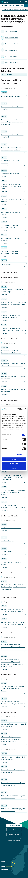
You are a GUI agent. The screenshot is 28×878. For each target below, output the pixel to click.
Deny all (14, 468)
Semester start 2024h (11, 44)
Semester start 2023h (11, 50)
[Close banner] (25, 408)
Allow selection (14, 463)
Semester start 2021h (11, 62)
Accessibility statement (14, 839)
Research (11, 5)
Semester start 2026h (11, 31)
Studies (4, 5)
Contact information (14, 825)
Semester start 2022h (11, 56)
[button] (26, 2)
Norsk (22, 1)
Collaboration (19, 5)
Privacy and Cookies (14, 840)
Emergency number (14, 834)
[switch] (24, 439)
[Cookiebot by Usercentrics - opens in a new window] (16, 409)
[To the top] (26, 88)
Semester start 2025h (11, 37)
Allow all (14, 459)
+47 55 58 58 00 (15, 830)
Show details (20, 454)
